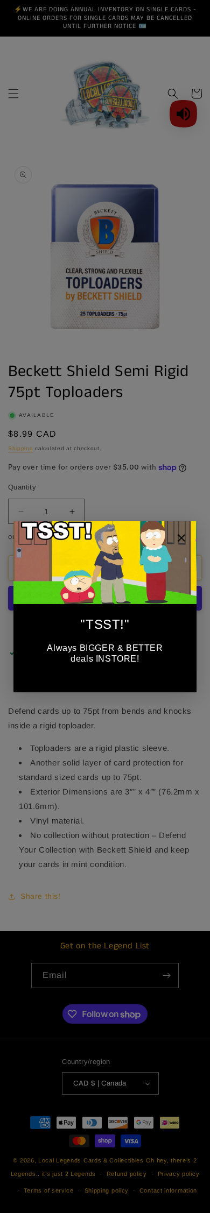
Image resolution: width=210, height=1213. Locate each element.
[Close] (181, 539)
